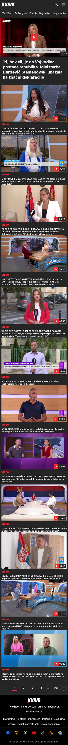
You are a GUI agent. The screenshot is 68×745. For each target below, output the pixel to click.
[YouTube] (34, 732)
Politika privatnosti (28, 723)
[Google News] (60, 732)
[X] (25, 732)
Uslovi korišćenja (50, 723)
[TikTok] (42, 732)
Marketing (9, 718)
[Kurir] (7, 4)
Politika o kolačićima (53, 718)
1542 (55, 687)
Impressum (34, 718)
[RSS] (51, 732)
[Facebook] (8, 732)
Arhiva (12, 723)
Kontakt (21, 718)
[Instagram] (16, 732)
